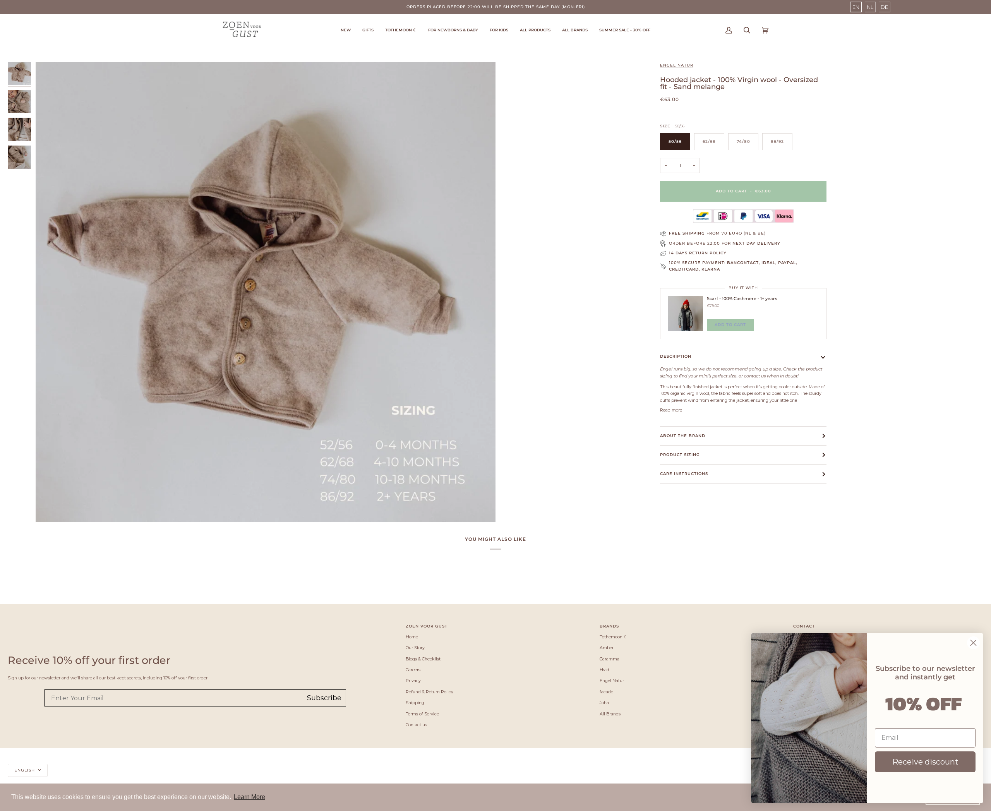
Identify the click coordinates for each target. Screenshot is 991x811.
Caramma (609, 659)
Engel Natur (676, 65)
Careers (413, 669)
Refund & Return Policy (429, 691)
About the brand (682, 435)
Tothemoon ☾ (614, 637)
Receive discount (925, 761)
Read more (671, 410)
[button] (400, 30)
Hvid (604, 669)
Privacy (413, 680)
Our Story (415, 647)
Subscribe (324, 698)
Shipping (415, 702)
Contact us (416, 724)
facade (606, 691)
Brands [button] (609, 626)
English (25, 770)
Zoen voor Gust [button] (426, 626)
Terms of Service (422, 714)
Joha (604, 702)
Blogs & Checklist (423, 659)
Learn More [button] (249, 797)
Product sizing (680, 454)
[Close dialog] (973, 643)
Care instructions (684, 473)
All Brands (610, 714)
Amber (607, 647)
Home (412, 637)
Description (675, 356)
